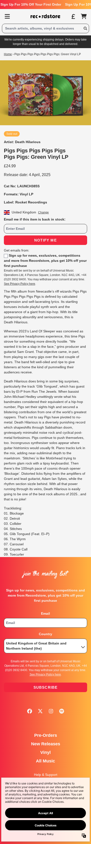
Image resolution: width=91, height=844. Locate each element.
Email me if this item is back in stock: (35, 219)
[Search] (85, 28)
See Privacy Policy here (19, 283)
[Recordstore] (45, 16)
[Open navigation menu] (7, 16)
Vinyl (45, 752)
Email (45, 613)
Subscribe (45, 687)
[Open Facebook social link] (29, 711)
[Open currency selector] (73, 16)
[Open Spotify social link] (61, 711)
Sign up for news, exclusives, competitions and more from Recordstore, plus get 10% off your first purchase (45, 260)
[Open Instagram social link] (51, 711)
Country (45, 634)
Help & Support (45, 775)
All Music (45, 761)
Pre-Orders (45, 735)
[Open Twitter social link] (40, 711)
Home (8, 54)
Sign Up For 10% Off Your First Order (30, 4)
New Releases (45, 743)
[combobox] (45, 28)
